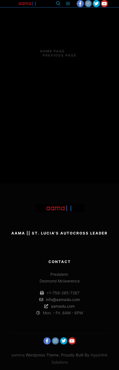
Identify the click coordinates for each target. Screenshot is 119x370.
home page (52, 51)
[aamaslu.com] (27, 3)
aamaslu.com (63, 306)
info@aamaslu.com (63, 299)
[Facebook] (80, 3)
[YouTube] (104, 3)
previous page (59, 55)
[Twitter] (96, 3)
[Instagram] (88, 3)
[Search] (58, 3)
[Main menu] (68, 3)
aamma (18, 355)
